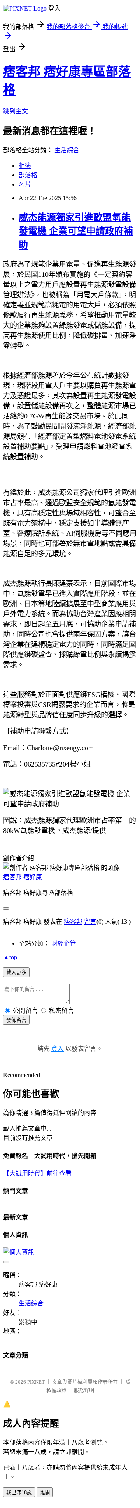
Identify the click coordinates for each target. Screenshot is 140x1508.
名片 (25, 184)
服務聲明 (84, 1390)
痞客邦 (73, 921)
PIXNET (36, 1382)
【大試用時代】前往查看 (37, 1173)
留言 (90, 921)
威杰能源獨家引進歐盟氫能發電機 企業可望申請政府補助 (76, 231)
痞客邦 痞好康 (22, 877)
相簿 (25, 165)
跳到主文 (15, 111)
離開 (45, 1492)
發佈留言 (16, 1020)
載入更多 (16, 972)
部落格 (28, 175)
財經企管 (63, 943)
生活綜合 (66, 150)
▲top (10, 957)
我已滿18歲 (19, 1492)
